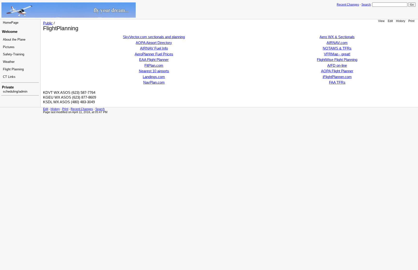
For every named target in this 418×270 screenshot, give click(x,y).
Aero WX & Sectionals (337, 37)
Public (48, 23)
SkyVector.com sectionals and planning (154, 37)
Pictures (9, 47)
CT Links (9, 77)
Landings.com (154, 77)
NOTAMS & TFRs (337, 48)
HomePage (10, 22)
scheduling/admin (15, 91)
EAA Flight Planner (154, 60)
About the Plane (14, 39)
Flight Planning (13, 69)
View (381, 20)
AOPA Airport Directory (154, 43)
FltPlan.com (153, 65)
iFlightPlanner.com (337, 77)
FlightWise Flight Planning (337, 60)
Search (366, 4)
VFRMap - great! (337, 54)
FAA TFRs (337, 82)
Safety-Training (13, 54)
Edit (390, 20)
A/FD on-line (337, 65)
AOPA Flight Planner (337, 71)
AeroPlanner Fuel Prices (154, 54)
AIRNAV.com (337, 43)
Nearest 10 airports (154, 71)
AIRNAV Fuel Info (154, 48)
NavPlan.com (154, 82)
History (400, 20)
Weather (9, 62)
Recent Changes (348, 4)
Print (411, 20)
